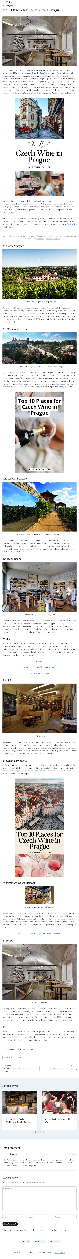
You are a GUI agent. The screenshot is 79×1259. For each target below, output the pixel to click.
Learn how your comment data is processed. (50, 1230)
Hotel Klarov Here (54, 934)
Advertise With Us (53, 239)
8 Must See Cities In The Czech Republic (39, 667)
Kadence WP (60, 1253)
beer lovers (44, 73)
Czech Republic (8, 1057)
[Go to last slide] (6, 1110)
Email (31, 1217)
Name (6, 1217)
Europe (19, 1057)
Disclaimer (40, 239)
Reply (73, 1155)
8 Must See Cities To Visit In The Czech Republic (17, 1068)
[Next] (73, 1110)
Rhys (12, 1154)
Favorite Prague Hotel (38, 934)
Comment (7, 1189)
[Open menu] (75, 4)
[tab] (35, 1132)
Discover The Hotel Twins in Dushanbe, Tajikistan (62, 1068)
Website (58, 1217)
